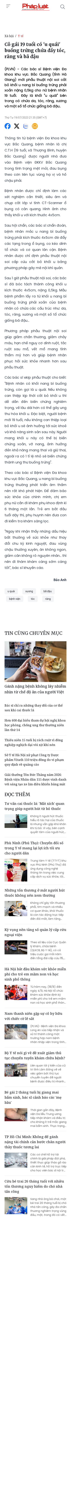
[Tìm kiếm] (62, 7)
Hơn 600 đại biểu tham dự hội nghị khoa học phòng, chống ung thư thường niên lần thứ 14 (35, 725)
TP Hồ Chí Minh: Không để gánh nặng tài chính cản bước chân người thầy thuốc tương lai (35, 1141)
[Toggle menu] (8, 6)
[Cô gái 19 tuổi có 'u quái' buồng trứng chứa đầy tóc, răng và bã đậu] (35, 7)
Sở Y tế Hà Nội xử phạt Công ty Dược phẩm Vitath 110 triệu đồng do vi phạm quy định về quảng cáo (34, 760)
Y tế (20, 36)
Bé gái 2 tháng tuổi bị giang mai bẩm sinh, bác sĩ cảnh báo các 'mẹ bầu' (33, 1097)
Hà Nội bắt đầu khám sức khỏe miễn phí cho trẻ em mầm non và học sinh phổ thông (35, 974)
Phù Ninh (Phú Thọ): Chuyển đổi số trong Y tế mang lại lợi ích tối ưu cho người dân (34, 848)
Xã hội (9, 36)
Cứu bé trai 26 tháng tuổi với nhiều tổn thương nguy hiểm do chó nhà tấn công (34, 1186)
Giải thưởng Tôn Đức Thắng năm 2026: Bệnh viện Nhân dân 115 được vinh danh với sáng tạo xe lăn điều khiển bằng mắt (35, 779)
